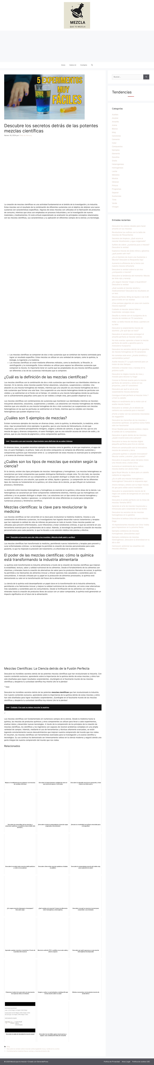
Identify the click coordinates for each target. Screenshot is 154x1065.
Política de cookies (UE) (141, 1062)
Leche (114, 171)
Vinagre (115, 207)
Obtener (115, 182)
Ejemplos (116, 150)
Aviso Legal (126, 1062)
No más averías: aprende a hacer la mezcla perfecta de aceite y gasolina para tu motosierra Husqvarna (130, 343)
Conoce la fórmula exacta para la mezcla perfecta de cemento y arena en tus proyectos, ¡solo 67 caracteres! (129, 383)
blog (8, 1046)
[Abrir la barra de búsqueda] (92, 65)
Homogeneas (117, 168)
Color (114, 143)
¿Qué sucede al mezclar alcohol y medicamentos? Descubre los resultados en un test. (130, 290)
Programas (116, 189)
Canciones (116, 136)
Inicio (63, 65)
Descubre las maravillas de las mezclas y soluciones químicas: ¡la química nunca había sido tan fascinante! (131, 423)
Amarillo (115, 122)
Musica (115, 178)
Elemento (116, 154)
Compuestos (117, 146)
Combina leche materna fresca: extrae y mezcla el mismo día (28, 1051)
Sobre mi (72, 65)
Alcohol (115, 118)
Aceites (115, 115)
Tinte (114, 200)
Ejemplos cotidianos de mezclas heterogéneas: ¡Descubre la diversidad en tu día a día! (130, 539)
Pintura (115, 185)
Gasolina (115, 157)
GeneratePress (42, 1062)
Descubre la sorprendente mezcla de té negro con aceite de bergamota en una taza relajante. (130, 493)
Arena (114, 125)
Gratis (114, 161)
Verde (114, 203)
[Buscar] (146, 76)
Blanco (115, 129)
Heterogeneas (118, 164)
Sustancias (116, 196)
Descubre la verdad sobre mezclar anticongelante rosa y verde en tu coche (33, 1049)
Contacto (83, 65)
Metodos (115, 175)
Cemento (116, 139)
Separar (115, 193)
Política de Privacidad (112, 1062)
